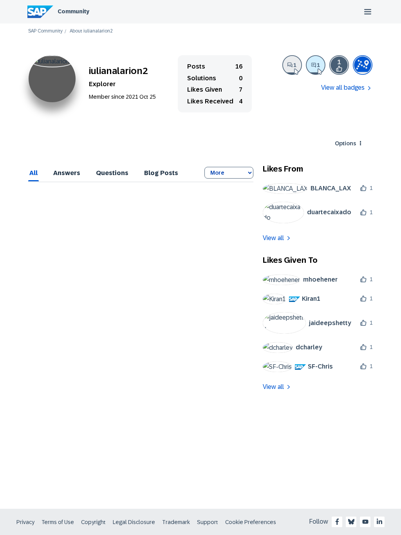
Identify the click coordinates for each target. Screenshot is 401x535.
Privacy (25, 522)
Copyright (93, 522)
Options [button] (345, 143)
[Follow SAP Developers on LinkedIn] (379, 522)
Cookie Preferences (250, 522)
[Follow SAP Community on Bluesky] (351, 522)
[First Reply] (315, 65)
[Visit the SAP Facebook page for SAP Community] (337, 522)
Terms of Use (58, 522)
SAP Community (45, 31)
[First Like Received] (339, 65)
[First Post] (292, 65)
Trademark (176, 522)
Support (207, 522)
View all (273, 238)
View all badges (343, 87)
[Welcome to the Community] (362, 65)
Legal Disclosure (134, 522)
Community (73, 11)
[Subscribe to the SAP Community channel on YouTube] (365, 522)
